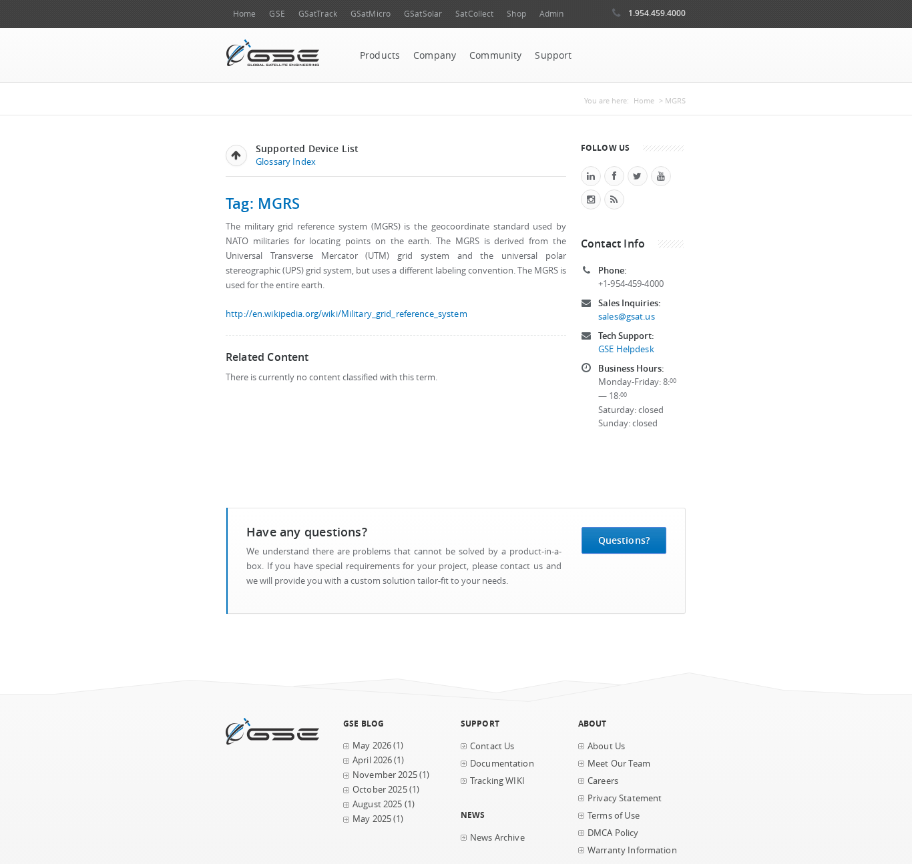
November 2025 (385, 775)
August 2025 (378, 804)
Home (244, 14)
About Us (606, 746)
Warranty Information (632, 850)
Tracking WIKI (497, 781)
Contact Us (492, 746)
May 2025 (372, 819)
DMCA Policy (613, 833)
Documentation (502, 763)
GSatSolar (423, 14)
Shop (516, 14)
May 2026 (372, 745)
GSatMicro (371, 14)
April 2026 (372, 760)
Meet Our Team (619, 763)
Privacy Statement (625, 798)
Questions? (624, 540)
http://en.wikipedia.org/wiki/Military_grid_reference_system (346, 314)
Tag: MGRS (263, 203)
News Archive (497, 837)
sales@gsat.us (626, 316)
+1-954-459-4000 (631, 284)
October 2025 (380, 789)
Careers (603, 781)
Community (495, 55)
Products (380, 55)
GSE (276, 14)
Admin (551, 14)
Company (434, 55)
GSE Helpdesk (626, 349)
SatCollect (474, 14)
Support (553, 55)
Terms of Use (614, 815)
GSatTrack (317, 14)
